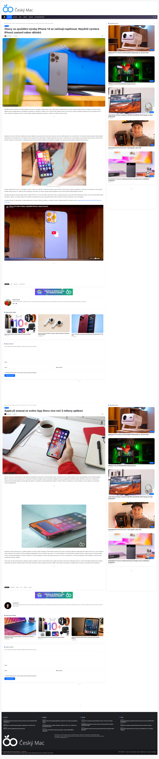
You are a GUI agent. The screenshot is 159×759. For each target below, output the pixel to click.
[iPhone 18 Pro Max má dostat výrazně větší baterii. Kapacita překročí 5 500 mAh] (87, 323)
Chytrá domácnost (39, 17)
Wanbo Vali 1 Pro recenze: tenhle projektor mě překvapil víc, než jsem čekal (128, 52)
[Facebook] (13, 303)
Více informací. (50, 752)
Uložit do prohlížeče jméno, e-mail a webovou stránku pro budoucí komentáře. (21, 372)
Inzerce (138, 751)
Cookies (148, 751)
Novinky (9, 17)
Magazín (31, 17)
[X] (15, 303)
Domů (6, 23)
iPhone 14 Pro (22, 284)
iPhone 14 (15, 284)
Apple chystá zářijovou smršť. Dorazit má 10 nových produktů (17, 334)
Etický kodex (153, 751)
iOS (11, 284)
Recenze (15, 17)
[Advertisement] (54, 126)
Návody (25, 17)
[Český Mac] (17, 8)
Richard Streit (16, 299)
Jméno (5, 362)
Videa (20, 17)
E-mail (5, 367)
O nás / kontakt (133, 751)
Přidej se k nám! (143, 751)
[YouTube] (16, 303)
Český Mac (24, 751)
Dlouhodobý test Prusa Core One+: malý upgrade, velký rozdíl (124, 147)
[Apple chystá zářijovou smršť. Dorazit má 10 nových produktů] (20, 323)
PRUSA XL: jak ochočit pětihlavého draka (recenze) (122, 84)
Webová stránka (59, 367)
